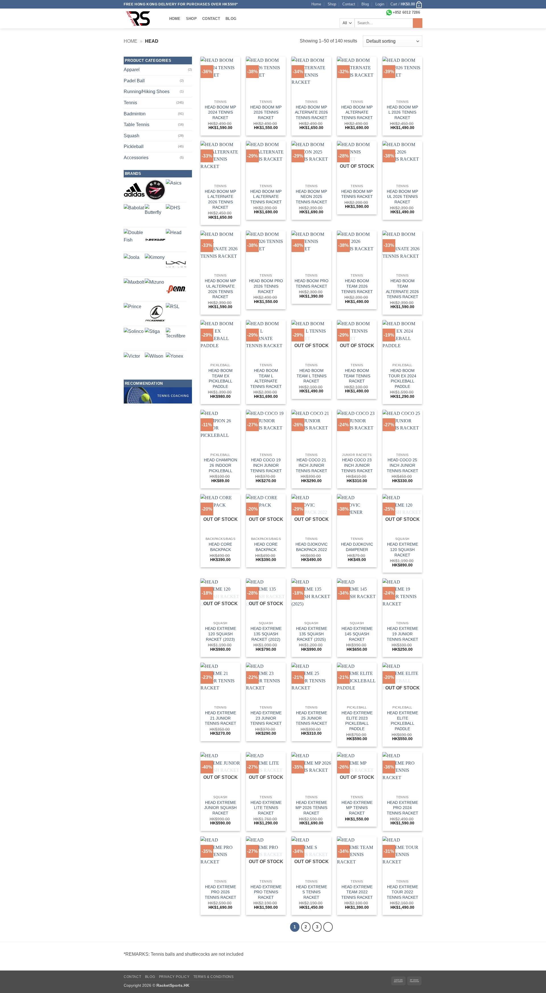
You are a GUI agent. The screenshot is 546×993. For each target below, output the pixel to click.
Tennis (130, 102)
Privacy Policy (174, 977)
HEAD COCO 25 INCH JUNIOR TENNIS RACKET (402, 465)
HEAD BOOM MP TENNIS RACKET (357, 194)
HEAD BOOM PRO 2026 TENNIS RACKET (266, 286)
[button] (379, 4)
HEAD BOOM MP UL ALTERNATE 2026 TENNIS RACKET (220, 289)
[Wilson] (154, 362)
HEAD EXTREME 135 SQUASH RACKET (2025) (311, 633)
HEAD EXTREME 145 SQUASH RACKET (357, 633)
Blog (365, 4)
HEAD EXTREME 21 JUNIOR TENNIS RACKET (220, 718)
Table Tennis (136, 124)
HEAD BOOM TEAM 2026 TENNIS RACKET (357, 286)
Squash (131, 135)
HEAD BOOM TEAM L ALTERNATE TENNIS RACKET (266, 378)
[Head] (173, 236)
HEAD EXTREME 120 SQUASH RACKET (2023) (220, 633)
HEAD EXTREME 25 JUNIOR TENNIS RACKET (311, 718)
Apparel (132, 69)
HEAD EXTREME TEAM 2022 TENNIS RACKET (357, 892)
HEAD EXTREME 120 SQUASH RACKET (402, 549)
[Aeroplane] (155, 190)
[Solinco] (134, 337)
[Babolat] (134, 214)
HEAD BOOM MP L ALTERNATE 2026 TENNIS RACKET (220, 199)
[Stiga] (152, 335)
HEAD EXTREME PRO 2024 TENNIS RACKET (402, 807)
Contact (348, 4)
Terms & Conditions (213, 977)
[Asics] (173, 187)
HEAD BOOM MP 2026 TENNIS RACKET (266, 112)
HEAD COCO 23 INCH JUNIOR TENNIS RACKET (357, 465)
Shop (332, 4)
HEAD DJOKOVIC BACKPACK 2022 (311, 547)
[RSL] (172, 309)
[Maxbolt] (134, 289)
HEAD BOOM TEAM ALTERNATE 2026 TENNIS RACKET (402, 289)
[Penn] (176, 289)
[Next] (328, 927)
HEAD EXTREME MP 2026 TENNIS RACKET (311, 807)
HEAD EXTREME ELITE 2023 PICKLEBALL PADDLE (357, 721)
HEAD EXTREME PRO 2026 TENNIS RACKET (220, 892)
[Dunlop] (155, 239)
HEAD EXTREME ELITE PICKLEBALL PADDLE (402, 721)
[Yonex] (174, 361)
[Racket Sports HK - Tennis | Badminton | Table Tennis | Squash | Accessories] (141, 18)
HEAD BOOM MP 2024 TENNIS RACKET (220, 112)
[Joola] (131, 261)
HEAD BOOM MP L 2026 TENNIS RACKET (402, 112)
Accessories (136, 157)
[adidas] (134, 189)
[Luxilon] (176, 264)
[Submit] (417, 23)
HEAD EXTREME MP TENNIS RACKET (357, 807)
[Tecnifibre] (176, 338)
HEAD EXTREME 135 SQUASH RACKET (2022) (266, 633)
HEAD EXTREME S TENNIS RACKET (311, 892)
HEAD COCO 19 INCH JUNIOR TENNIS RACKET (266, 465)
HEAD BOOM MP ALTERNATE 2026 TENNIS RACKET (311, 112)
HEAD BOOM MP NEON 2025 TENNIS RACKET (311, 196)
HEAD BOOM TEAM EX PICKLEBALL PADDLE (220, 378)
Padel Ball (134, 80)
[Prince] (132, 311)
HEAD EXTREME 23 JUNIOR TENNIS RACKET (266, 718)
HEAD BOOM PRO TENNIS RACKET (311, 283)
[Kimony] (155, 263)
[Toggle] (188, 80)
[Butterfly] (155, 214)
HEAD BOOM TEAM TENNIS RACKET (357, 375)
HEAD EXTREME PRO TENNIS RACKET (266, 892)
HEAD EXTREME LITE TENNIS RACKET (266, 807)
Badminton (135, 113)
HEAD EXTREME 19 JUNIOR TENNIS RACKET (402, 633)
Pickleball (134, 146)
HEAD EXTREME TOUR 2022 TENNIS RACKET (402, 892)
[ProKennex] (155, 313)
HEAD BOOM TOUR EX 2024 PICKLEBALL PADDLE (402, 378)
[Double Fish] (134, 239)
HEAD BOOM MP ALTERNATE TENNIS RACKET (357, 112)
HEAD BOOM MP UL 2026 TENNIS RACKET (402, 196)
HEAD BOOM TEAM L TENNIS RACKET (311, 375)
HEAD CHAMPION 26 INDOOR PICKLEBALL (220, 465)
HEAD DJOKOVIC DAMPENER (357, 547)
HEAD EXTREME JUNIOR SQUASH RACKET (220, 807)
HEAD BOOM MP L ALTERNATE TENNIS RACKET (266, 196)
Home (316, 4)
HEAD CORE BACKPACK (220, 547)
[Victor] (132, 360)
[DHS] (173, 211)
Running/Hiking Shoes (146, 91)
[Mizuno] (154, 288)
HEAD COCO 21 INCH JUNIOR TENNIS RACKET (311, 465)
